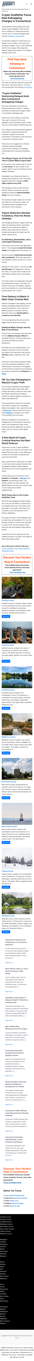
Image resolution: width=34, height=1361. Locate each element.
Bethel (4, 374)
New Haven (7, 410)
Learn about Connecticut (14, 1195)
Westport (3, 1256)
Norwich (3, 1316)
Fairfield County (8, 600)
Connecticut (20, 36)
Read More (6, 616)
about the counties (20, 1198)
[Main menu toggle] (27, 4)
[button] (31, 4)
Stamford (3, 1254)
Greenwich (3, 1244)
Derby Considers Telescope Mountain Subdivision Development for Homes (15, 1084)
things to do (13, 1201)
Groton (2, 1287)
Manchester (4, 1289)
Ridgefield (3, 1318)
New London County (9, 826)
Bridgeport (9, 413)
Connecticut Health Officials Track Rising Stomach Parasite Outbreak (17, 1113)
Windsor (3, 1323)
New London (4, 1276)
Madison (3, 1309)
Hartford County (8, 645)
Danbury (12, 36)
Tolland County (7, 871)
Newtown (3, 1271)
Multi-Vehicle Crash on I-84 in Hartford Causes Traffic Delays (16, 971)
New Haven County (9, 782)
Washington (4, 1301)
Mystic (2, 1249)
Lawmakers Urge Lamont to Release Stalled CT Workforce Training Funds (16, 1000)
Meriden (3, 1314)
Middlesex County (8, 737)
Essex (2, 1284)
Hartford (29, 87)
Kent (1, 1269)
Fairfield (3, 1242)
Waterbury (23, 478)
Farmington (4, 1307)
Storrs (2, 1298)
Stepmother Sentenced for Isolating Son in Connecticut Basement (16, 942)
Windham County (8, 916)
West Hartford (5, 1321)
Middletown (4, 1311)
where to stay (14, 1206)
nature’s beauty (18, 1203)
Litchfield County (8, 690)
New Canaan (4, 1296)
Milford (2, 1291)
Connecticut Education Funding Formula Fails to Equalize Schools (14, 1053)
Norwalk (2, 1274)
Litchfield (3, 1294)
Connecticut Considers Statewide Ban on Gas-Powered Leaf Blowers (14, 1139)
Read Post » (9, 963)
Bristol (2, 1262)
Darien (2, 1266)
